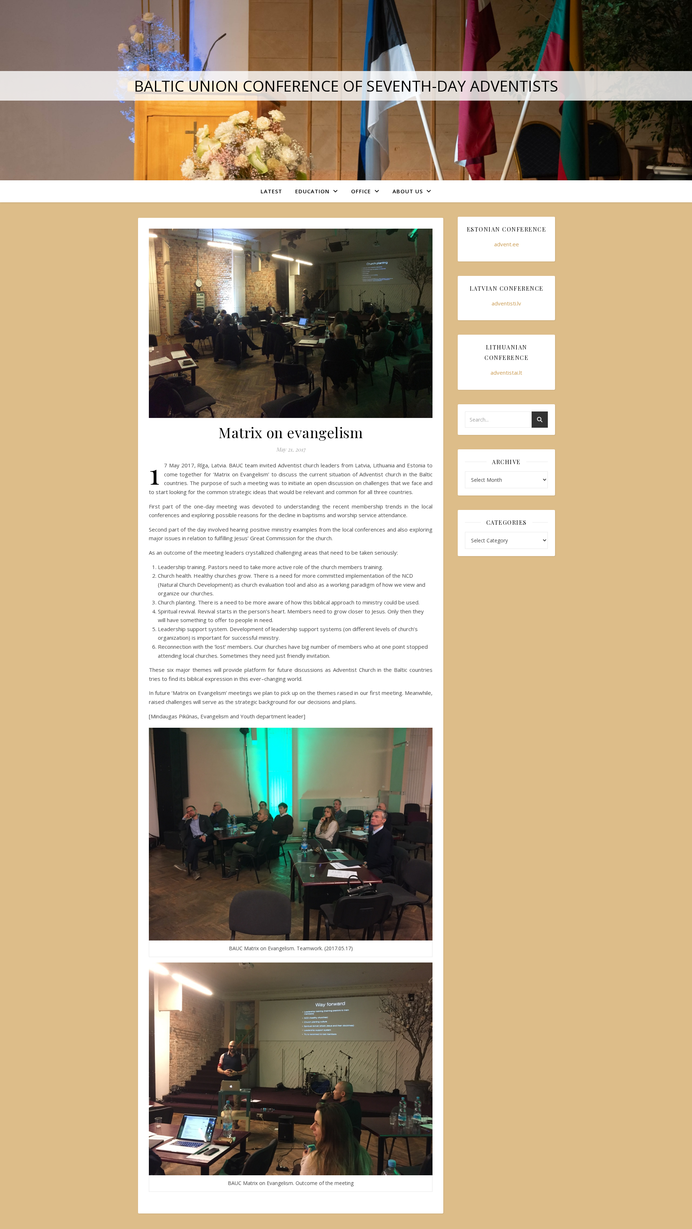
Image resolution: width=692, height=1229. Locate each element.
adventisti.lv (506, 303)
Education (312, 191)
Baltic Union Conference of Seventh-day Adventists (346, 85)
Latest (271, 191)
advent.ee (506, 244)
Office (361, 191)
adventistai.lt (506, 372)
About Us (407, 191)
